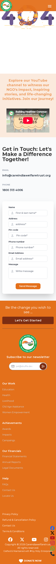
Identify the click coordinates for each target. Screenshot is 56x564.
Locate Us (7, 496)
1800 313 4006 (12, 190)
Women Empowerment (16, 412)
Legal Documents (12, 467)
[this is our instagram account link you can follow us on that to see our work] (52, 543)
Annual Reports (11, 462)
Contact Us (8, 490)
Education (8, 389)
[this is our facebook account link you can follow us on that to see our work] (52, 528)
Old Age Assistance (13, 406)
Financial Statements (14, 456)
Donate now (33, 560)
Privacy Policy (10, 514)
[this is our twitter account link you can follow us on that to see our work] (52, 533)
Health (6, 395)
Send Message (28, 286)
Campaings (8, 440)
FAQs (5, 484)
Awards (6, 429)
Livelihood (8, 401)
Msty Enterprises (43, 551)
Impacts (6, 434)
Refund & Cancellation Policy (19, 520)
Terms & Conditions (13, 531)
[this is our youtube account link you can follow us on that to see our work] (52, 538)
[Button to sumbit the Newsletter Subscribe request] (43, 366)
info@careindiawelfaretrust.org (26, 175)
